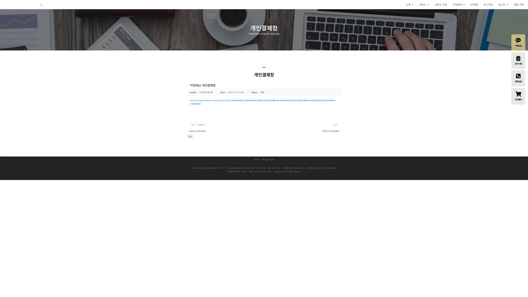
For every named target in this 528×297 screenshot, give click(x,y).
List (190, 136)
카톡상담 (518, 46)
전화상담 (518, 81)
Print (335, 124)
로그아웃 (488, 4)
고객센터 (457, 4)
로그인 (501, 4)
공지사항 (518, 63)
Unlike (201, 124)
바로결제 (518, 99)
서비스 (422, 4)
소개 (408, 4)
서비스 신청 (441, 4)
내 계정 (474, 4)
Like (193, 124)
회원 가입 (519, 4)
